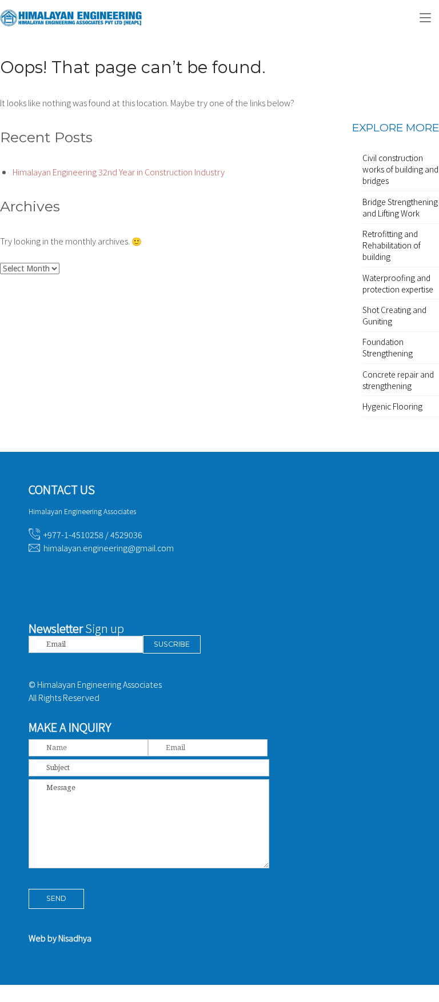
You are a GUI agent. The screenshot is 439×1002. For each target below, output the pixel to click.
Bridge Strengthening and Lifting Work (400, 207)
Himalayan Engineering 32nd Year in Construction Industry (119, 172)
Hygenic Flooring (392, 406)
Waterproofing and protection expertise (397, 283)
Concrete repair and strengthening (398, 379)
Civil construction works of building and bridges (400, 169)
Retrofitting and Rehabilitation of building (391, 245)
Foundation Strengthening (387, 347)
